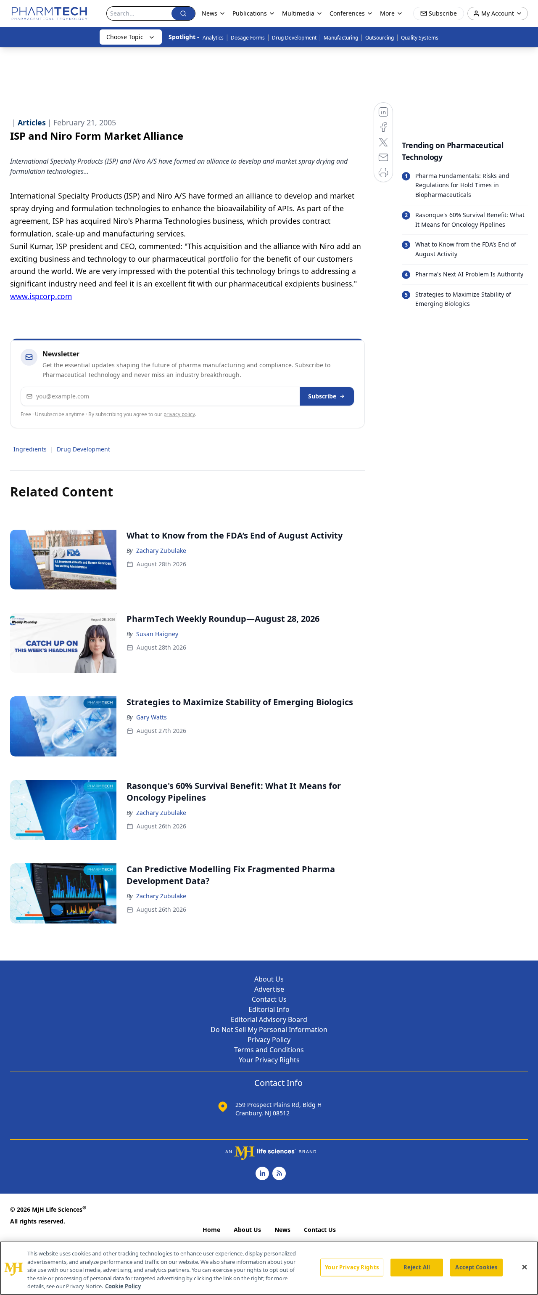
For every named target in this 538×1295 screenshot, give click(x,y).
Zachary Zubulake (161, 551)
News (282, 1230)
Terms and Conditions (269, 1049)
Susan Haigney (157, 634)
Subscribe (322, 396)
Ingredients (30, 449)
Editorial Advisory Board (269, 1019)
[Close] (524, 1267)
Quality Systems (419, 37)
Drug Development (294, 37)
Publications (249, 13)
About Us (269, 979)
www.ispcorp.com (41, 296)
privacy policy (179, 414)
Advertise (269, 989)
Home (211, 1230)
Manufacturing (341, 37)
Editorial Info (269, 1009)
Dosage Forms (248, 37)
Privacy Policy (269, 1039)
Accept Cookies (476, 1267)
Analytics (213, 37)
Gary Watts (151, 717)
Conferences (347, 13)
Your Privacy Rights (269, 1059)
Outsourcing (379, 37)
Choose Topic (124, 37)
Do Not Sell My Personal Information (269, 1029)
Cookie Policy (123, 1286)
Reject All (417, 1267)
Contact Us (269, 999)
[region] (269, 1268)
